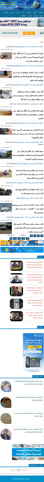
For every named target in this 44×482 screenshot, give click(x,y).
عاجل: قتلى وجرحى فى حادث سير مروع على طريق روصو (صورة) (24, 143)
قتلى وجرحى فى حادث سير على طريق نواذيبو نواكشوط (25, 66)
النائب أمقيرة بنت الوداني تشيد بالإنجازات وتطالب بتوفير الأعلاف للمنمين (34, 315)
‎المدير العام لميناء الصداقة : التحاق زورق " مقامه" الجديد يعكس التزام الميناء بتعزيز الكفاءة (35, 278)
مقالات (18, 12)
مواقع (36, 15)
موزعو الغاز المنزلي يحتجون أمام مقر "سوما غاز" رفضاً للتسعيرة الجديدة (35, 303)
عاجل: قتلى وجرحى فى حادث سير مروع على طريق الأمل (24, 47)
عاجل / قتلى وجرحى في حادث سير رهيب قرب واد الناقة (24, 183)
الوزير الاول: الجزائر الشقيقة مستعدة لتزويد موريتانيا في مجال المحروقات (35, 290)
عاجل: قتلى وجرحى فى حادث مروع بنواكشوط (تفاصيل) (24, 123)
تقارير (41, 15)
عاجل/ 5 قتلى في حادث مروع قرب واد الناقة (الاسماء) (25, 164)
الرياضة (12, 12)
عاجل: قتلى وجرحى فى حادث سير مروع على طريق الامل (24, 217)
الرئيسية (41, 12)
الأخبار (34, 12)
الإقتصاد (6, 12)
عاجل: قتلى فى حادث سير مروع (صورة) (30, 198)
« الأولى (23, 235)
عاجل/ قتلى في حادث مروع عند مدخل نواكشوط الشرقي (24, 85)
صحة (23, 12)
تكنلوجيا (29, 12)
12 (23, 238)
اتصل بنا (30, 15)
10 (15, 238)
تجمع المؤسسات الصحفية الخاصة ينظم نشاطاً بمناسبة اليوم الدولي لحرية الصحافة (34, 265)
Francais (23, 15)
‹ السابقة (11, 235)
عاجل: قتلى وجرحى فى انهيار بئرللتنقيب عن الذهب (26, 104)
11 (19, 238)
